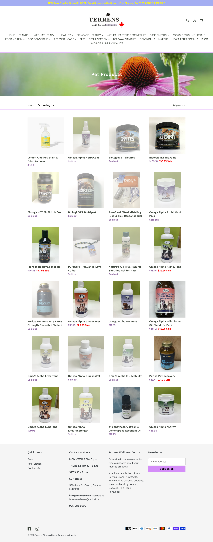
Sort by (31, 106)
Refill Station (34, 463)
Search (31, 459)
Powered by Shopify (67, 535)
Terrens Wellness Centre (46, 535)
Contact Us (34, 468)
